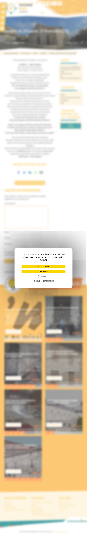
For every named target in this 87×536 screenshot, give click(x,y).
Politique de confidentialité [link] (43, 281)
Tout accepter (43, 267)
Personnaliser (43, 276)
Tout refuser (43, 271)
